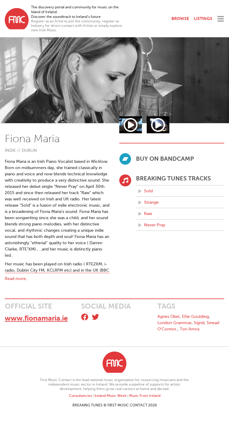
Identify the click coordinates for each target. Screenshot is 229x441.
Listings (203, 18)
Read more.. (16, 278)
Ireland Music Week (110, 396)
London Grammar (174, 323)
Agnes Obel (168, 316)
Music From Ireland (144, 396)
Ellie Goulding (195, 316)
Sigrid (199, 323)
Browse (180, 18)
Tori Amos (189, 329)
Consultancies (80, 396)
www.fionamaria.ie (36, 318)
